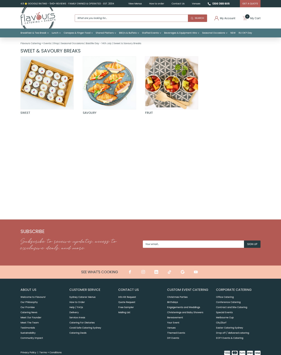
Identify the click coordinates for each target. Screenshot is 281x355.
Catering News (28, 312)
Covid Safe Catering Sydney (85, 327)
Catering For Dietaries (82, 322)
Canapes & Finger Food (77, 33)
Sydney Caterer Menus (82, 297)
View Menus (135, 3)
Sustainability (28, 333)
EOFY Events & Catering (229, 338)
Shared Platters (105, 33)
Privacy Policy (28, 352)
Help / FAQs (76, 307)
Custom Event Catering (187, 289)
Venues (196, 3)
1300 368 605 (221, 3)
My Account (227, 18)
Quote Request (126, 302)
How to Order (77, 302)
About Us (28, 289)
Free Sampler (126, 307)
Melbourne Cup (225, 317)
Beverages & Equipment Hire (180, 33)
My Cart (254, 18)
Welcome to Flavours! (33, 297)
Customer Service (84, 289)
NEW (233, 33)
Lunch (55, 33)
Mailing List (124, 312)
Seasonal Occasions (213, 33)
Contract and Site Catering (231, 307)
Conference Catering (228, 302)
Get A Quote (250, 3)
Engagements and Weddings (183, 307)
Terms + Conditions (50, 352)
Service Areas (77, 317)
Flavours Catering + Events (35, 43)
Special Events (224, 312)
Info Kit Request (127, 297)
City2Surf (221, 322)
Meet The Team (29, 322)
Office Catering (225, 297)
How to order (156, 3)
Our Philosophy (29, 302)
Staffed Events (150, 33)
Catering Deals (77, 333)
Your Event (173, 322)
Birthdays (172, 302)
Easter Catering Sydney (229, 327)
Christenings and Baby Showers (185, 312)
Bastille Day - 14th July (99, 43)
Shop (56, 43)
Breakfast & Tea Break (33, 33)
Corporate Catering (234, 289)
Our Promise (27, 307)
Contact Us (178, 3)
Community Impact (31, 338)
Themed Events (176, 333)
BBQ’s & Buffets (128, 33)
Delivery (74, 312)
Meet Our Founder (30, 317)
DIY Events (173, 338)
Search (199, 18)
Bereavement (175, 317)
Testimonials (27, 327)
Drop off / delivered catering (232, 333)
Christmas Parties (177, 297)
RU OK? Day (245, 33)
